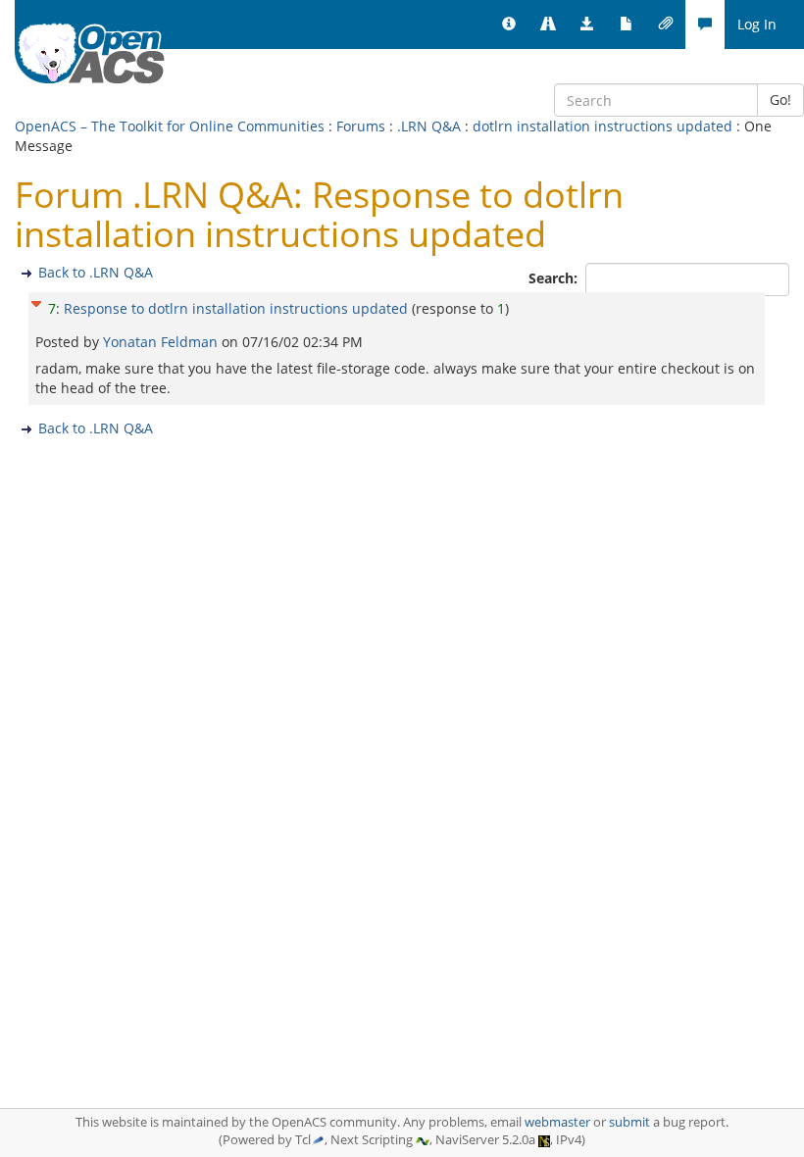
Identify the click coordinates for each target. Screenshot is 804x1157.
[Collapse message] (36, 301)
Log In (757, 24)
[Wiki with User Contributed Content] (665, 24)
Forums (360, 126)
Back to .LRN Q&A (95, 272)
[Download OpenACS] (587, 24)
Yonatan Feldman (162, 341)
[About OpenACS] (508, 24)
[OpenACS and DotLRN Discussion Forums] (705, 24)
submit (629, 1122)
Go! (780, 99)
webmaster (557, 1122)
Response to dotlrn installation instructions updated (236, 308)
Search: (554, 278)
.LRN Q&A (429, 126)
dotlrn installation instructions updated (602, 126)
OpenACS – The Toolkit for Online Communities (170, 126)
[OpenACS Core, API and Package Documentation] (626, 24)
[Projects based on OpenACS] (548, 24)
